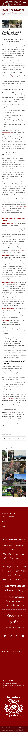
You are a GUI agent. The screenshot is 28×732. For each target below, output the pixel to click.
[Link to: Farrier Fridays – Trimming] (8, 480)
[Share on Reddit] (18, 439)
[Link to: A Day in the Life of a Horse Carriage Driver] (20, 456)
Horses (3, 526)
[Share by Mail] (23, 439)
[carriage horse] (12, 24)
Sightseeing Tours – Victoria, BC (8, 518)
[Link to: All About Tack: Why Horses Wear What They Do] (8, 491)
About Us (4, 524)
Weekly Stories (13, 9)
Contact (3, 529)
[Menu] (24, 3)
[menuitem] (24, 3)
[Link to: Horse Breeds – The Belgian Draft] (20, 491)
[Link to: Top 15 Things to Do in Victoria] (20, 480)
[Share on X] (9, 439)
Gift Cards (4, 521)
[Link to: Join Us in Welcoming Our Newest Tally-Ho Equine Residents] (8, 456)
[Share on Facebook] (4, 439)
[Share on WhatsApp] (14, 439)
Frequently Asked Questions (8, 516)
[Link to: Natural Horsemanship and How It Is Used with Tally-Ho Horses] (20, 468)
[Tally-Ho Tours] (11, 3)
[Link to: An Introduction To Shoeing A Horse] (8, 468)
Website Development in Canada (11, 730)
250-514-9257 (19, 626)
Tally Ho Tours (7, 37)
